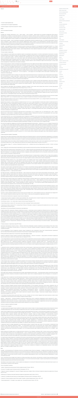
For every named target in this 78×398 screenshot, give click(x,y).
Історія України (61, 39)
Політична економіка (62, 64)
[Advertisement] (29, 15)
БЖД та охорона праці (62, 10)
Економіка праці (61, 25)
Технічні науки (61, 78)
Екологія (60, 22)
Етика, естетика (61, 31)
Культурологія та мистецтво (63, 41)
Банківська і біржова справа (63, 8)
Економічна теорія (62, 29)
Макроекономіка (62, 45)
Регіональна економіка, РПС (63, 69)
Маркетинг (61, 46)
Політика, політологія (62, 62)
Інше (60, 38)
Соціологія (61, 74)
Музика (60, 57)
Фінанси (60, 85)
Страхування (61, 76)
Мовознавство (61, 55)
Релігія (60, 72)
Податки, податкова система (63, 60)
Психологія (61, 67)
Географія (60, 17)
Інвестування (61, 34)
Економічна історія (62, 27)
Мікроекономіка (61, 53)
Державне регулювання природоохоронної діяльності (10, 394)
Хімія (60, 86)
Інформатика (61, 36)
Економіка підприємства (63, 24)
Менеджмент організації (63, 50)
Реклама (60, 71)
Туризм (60, 79)
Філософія (60, 83)
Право (60, 65)
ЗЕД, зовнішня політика (63, 32)
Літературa (61, 43)
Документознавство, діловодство (64, 20)
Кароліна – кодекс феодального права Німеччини (49, 394)
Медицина (61, 48)
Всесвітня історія (62, 15)
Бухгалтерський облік (62, 13)
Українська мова (62, 81)
